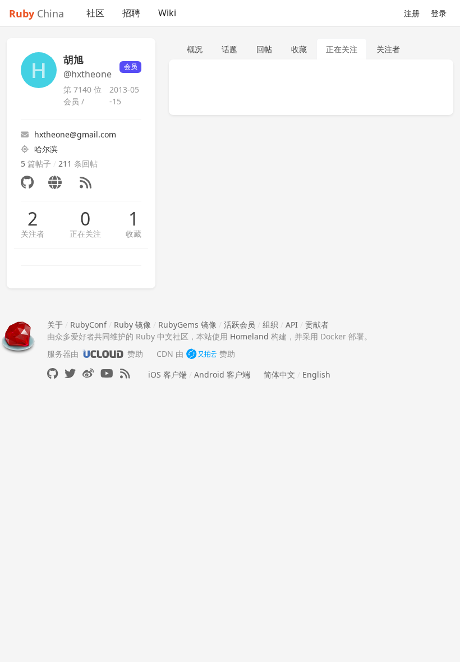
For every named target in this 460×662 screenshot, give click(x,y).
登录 (439, 13)
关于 (55, 324)
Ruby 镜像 (132, 324)
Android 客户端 (222, 374)
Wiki (167, 13)
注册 (412, 13)
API (292, 324)
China (36, 13)
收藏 (133, 233)
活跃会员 (239, 324)
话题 (229, 49)
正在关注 (85, 233)
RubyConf (88, 324)
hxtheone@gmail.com (75, 134)
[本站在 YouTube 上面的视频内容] (106, 373)
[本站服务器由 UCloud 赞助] (103, 353)
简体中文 (279, 374)
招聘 (131, 13)
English (316, 374)
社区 (95, 13)
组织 (270, 324)
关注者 (32, 233)
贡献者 (317, 324)
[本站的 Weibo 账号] (88, 373)
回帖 (264, 49)
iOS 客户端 (167, 374)
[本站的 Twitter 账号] (70, 373)
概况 (195, 49)
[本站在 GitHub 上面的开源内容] (52, 373)
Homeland (249, 336)
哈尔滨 (46, 149)
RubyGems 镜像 (187, 324)
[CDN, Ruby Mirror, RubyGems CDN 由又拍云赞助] (201, 354)
